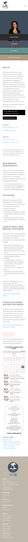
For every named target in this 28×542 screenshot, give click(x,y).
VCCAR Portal (6, 495)
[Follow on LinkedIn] (16, 475)
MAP (13, 482)
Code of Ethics (6, 509)
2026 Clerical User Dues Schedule (10, 142)
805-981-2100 (7, 487)
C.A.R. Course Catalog (8, 446)
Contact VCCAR (6, 530)
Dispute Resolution (7, 518)
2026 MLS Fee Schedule (8, 139)
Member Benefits (7, 520)
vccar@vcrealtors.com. (10, 106)
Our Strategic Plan (7, 533)
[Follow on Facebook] (10, 475)
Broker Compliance (7, 516)
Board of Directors (7, 526)
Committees (5, 499)
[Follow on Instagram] (13, 475)
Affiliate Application (10, 118)
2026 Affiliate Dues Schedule (9, 130)
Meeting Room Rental (8, 537)
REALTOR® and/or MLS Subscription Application (11, 112)
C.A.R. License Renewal (9, 448)
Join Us (4, 497)
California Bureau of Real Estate (11, 442)
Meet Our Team (6, 535)
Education (5, 507)
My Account (8, 334)
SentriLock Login (7, 440)
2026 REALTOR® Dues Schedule (10, 127)
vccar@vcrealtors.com (8, 489)
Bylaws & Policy (6, 528)
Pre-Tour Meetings (7, 501)
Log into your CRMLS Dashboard (12, 444)
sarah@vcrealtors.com (11, 267)
